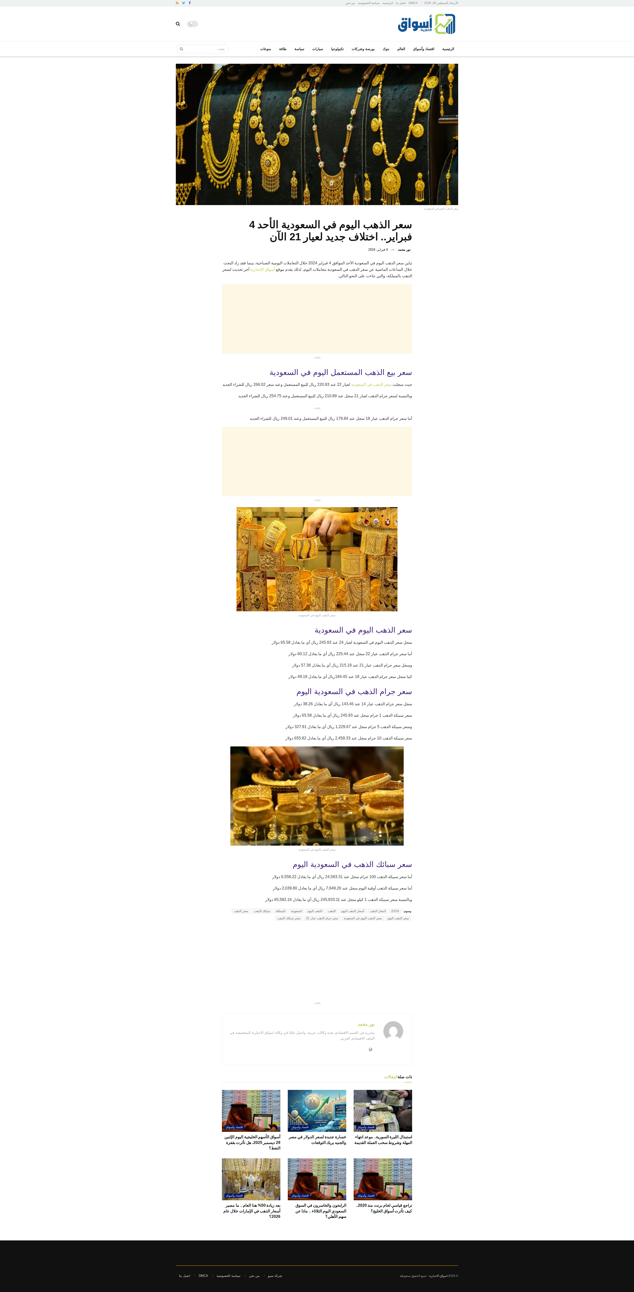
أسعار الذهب (378, 911)
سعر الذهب (241, 911)
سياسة (299, 49)
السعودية (296, 911)
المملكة (280, 911)
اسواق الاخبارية (438, 1276)
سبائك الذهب (262, 911)
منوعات (265, 49)
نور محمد (404, 249)
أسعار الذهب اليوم (352, 911)
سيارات (317, 49)
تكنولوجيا (337, 49)
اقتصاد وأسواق (423, 49)
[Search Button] (180, 48)
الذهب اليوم (315, 911)
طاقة (283, 49)
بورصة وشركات (363, 49)
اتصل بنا (401, 3)
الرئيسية (388, 3)
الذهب (332, 911)
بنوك (386, 49)
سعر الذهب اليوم (398, 918)
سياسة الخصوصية (369, 3)
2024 (395, 911)
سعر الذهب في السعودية (372, 384)
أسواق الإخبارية (262, 269)
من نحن (350, 3)
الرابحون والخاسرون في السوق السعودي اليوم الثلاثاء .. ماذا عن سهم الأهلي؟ (320, 1211)
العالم (401, 49)
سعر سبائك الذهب (288, 918)
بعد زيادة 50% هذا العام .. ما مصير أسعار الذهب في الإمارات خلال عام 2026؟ (251, 1211)
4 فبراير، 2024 (378, 249)
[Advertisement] (267, 319)
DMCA (413, 3)
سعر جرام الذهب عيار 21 (322, 918)
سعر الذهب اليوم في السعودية (363, 918)
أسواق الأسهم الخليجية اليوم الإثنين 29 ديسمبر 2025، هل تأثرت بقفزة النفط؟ (252, 1142)
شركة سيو (275, 1276)
